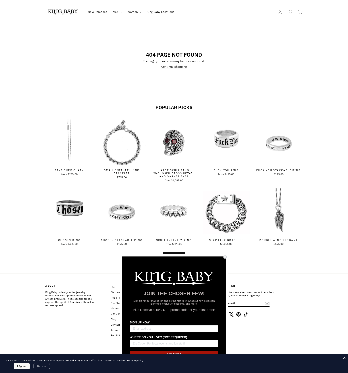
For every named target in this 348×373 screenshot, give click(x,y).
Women (132, 12)
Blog (113, 319)
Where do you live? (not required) (158, 337)
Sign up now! (140, 322)
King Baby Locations (161, 12)
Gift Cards (117, 313)
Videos (115, 308)
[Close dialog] (225, 257)
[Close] (344, 358)
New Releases (97, 12)
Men (116, 12)
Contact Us (117, 324)
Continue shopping (174, 66)
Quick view (69, 163)
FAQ (113, 287)
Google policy (135, 360)
